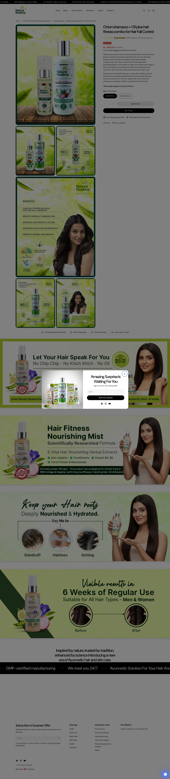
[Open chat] (165, 774)
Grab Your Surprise (106, 398)
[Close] (124, 373)
